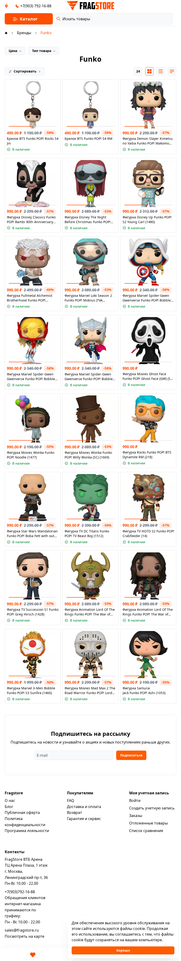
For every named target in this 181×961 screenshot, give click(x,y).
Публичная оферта (22, 812)
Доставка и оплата (84, 806)
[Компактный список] (172, 71)
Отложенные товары (148, 823)
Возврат (74, 812)
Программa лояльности (27, 830)
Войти (134, 800)
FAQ (70, 800)
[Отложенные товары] (32, 955)
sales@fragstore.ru (22, 930)
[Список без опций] (160, 71)
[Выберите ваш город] (6, 6)
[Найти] (58, 18)
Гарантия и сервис (84, 818)
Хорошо (123, 950)
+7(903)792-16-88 (20, 891)
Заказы (135, 815)
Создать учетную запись (152, 808)
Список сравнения (146, 830)
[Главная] (6, 32)
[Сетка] (149, 71)
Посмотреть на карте (24, 936)
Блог (9, 806)
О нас (10, 800)
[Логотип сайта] (90, 5)
